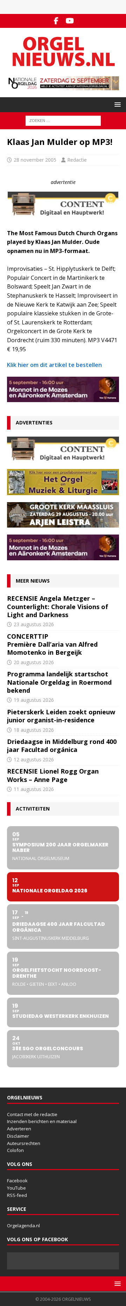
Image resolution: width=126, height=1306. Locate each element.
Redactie (77, 159)
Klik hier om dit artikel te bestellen (54, 365)
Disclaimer (18, 1136)
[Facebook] (56, 21)
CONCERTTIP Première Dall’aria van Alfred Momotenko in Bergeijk (52, 644)
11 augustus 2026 (34, 789)
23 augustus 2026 (34, 624)
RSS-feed (17, 1195)
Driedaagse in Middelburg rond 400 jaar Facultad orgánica (62, 745)
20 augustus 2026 (34, 662)
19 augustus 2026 (34, 700)
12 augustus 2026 (34, 759)
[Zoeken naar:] (63, 120)
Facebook (17, 1180)
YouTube (16, 1188)
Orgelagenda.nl (23, 1225)
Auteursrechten (23, 1143)
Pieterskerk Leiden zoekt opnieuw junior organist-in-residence (61, 716)
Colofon (15, 1150)
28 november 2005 (35, 159)
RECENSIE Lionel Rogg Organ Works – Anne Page (53, 775)
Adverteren (19, 1129)
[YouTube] (70, 21)
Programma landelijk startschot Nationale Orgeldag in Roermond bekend (59, 682)
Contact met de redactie (32, 1114)
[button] (116, 104)
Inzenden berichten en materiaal (42, 1121)
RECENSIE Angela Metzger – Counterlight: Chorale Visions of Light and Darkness (57, 606)
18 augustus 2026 (34, 730)
